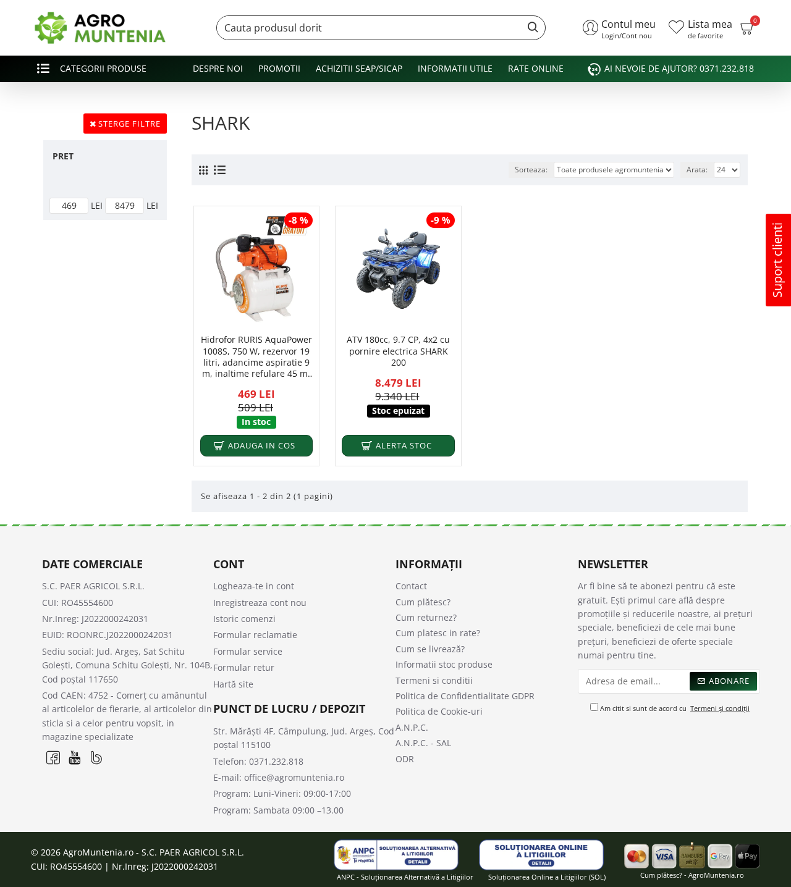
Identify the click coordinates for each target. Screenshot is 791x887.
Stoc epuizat (398, 410)
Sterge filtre (129, 123)
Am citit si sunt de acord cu (674, 708)
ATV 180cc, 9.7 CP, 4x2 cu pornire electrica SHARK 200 (398, 351)
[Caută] (529, 28)
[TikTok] (96, 757)
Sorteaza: (531, 169)
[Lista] (220, 170)
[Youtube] (74, 757)
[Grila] (203, 170)
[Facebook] (53, 757)
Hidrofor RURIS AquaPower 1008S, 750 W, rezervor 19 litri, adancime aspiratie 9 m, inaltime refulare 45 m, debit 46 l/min (256, 356)
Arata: (697, 169)
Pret (63, 156)
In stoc (256, 421)
